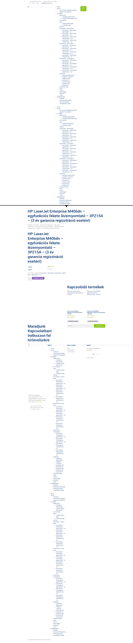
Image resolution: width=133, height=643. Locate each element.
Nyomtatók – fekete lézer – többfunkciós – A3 (69, 41)
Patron (61, 90)
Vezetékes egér (66, 25)
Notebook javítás (64, 102)
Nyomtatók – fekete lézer (67, 28)
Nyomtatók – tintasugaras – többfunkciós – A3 (70, 71)
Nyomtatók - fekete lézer (39, 225)
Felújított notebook (67, 77)
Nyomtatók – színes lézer (66, 43)
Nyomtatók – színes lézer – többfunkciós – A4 (69, 52)
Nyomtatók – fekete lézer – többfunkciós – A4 (69, 37)
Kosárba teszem (38, 278)
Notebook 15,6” (66, 82)
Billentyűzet (63, 15)
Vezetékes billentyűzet (68, 17)
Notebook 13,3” (66, 78)
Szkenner (62, 93)
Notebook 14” (66, 80)
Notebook (62, 73)
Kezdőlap (30, 225)
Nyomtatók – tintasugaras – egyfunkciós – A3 (70, 64)
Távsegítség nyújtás (65, 103)
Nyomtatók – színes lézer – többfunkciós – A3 (69, 56)
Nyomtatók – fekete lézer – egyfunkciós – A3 (69, 34)
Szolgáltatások (61, 97)
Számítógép (63, 92)
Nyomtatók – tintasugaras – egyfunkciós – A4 (70, 61)
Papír (61, 88)
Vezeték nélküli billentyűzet (69, 18)
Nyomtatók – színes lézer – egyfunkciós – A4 (69, 46)
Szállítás (62, 98)
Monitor (62, 27)
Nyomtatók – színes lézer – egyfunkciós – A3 (69, 49)
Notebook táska (64, 87)
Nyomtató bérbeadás (65, 100)
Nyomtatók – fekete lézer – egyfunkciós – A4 (69, 31)
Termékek (59, 13)
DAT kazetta (63, 20)
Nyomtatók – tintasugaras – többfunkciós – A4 (70, 67)
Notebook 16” (65, 83)
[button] (66, 105)
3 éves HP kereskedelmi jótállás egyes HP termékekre (68, 11)
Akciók (58, 8)
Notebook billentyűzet (68, 75)
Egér (61, 22)
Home (58, 7)
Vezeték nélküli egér (67, 23)
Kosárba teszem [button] (73, 321)
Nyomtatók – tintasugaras (67, 58)
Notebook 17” (65, 85)
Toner (61, 95)
